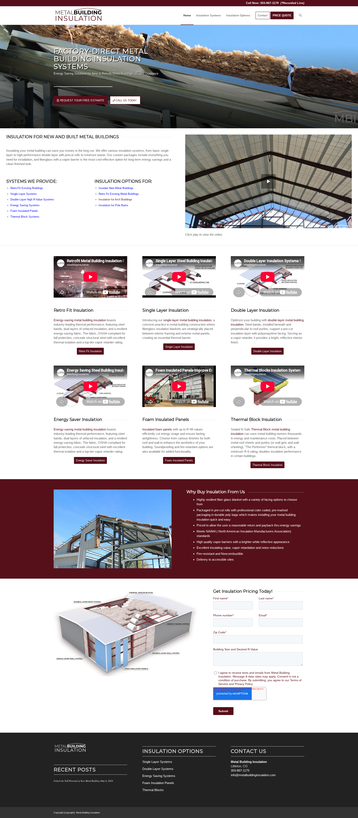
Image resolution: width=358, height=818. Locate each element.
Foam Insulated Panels (165, 419)
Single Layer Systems (23, 193)
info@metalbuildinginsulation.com (253, 775)
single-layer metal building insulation (187, 320)
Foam (13, 210)
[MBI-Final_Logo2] (78, 15)
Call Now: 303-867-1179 (262, 3)
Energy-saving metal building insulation (80, 320)
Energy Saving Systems (25, 205)
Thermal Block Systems (24, 216)
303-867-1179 (240, 770)
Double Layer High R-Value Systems (32, 199)
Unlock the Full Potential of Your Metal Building (77, 780)
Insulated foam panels (157, 429)
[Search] (300, 15)
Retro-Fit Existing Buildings (26, 188)
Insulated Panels (27, 210)
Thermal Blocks (153, 790)
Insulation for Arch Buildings (115, 199)
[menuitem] (187, 15)
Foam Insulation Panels (158, 783)
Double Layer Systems (157, 769)
